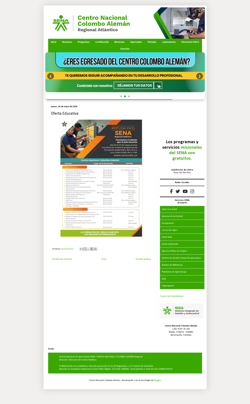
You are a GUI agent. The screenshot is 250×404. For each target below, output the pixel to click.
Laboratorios (169, 42)
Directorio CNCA (190, 42)
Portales (152, 42)
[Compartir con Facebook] (92, 249)
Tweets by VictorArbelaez (172, 296)
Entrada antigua (143, 259)
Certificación (102, 42)
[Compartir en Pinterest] (95, 249)
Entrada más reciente (62, 259)
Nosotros (67, 42)
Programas (83, 42)
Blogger (157, 380)
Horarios (125, 49)
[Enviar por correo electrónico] (81, 249)
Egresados (136, 42)
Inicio (53, 42)
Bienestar (119, 42)
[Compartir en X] (88, 249)
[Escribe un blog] (85, 249)
